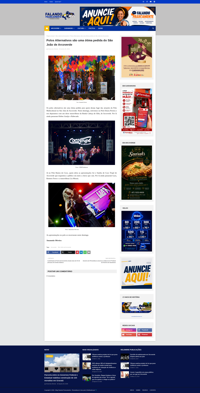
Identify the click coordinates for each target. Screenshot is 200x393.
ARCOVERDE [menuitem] (55, 28)
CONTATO (153, 390)
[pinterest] (154, 1)
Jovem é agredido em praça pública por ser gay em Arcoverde (141, 373)
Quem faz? (58, 1)
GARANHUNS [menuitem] (68, 28)
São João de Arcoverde (62, 36)
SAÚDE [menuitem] (100, 28)
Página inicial (50, 36)
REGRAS (145, 390)
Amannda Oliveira (53, 49)
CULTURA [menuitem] (81, 28)
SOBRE (138, 390)
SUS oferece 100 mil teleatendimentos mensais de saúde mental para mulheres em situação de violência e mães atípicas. (104, 366)
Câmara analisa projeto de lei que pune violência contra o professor (104, 355)
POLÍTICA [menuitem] (92, 28)
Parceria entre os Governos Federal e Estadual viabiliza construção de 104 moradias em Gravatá (61, 378)
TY (96, 390)
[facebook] (147, 1)
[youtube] (150, 1)
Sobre (51, 1)
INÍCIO (132, 390)
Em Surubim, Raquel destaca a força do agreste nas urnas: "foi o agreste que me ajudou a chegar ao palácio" (104, 377)
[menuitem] (46, 28)
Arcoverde (54, 247)
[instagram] (143, 1)
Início (45, 1)
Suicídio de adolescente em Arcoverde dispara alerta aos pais (142, 355)
